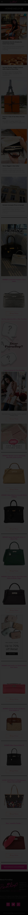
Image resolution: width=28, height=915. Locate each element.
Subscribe (21, 913)
